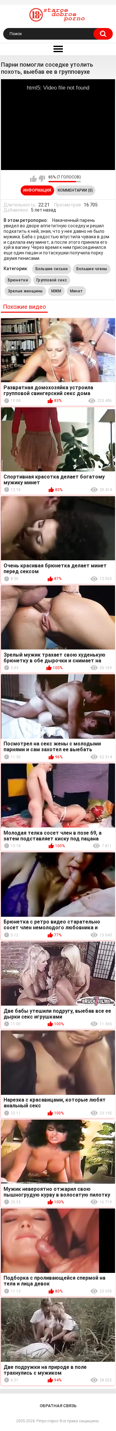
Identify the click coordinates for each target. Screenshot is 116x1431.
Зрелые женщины (25, 291)
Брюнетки (18, 280)
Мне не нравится (41, 178)
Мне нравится (33, 178)
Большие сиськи (51, 269)
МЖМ (56, 291)
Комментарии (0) (75, 190)
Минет (76, 291)
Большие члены (91, 269)
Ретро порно (47, 1421)
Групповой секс (51, 280)
